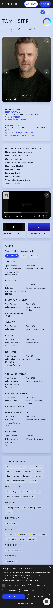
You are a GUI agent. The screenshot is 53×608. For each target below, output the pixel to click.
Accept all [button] (13, 597)
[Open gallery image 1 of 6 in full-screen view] (26, 69)
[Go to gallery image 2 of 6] (25, 95)
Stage (23, 255)
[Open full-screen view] (46, 40)
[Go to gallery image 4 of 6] (27, 95)
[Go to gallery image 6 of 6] (30, 95)
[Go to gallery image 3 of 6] (26, 95)
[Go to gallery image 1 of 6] (23, 95)
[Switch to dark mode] (45, 12)
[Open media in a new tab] (39, 216)
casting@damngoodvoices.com (21, 135)
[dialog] (26, 586)
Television (12, 255)
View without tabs (11, 251)
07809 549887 (27, 132)
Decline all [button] (39, 597)
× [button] (50, 567)
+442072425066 (15, 117)
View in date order (27, 251)
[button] (45, 4)
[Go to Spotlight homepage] (10, 4)
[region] (26, 205)
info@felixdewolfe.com (17, 119)
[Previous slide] (6, 71)
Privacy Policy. (33, 580)
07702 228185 (14, 132)
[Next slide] (46, 71)
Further (34, 255)
